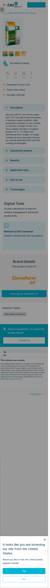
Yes (24, 571)
